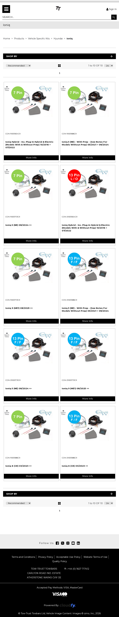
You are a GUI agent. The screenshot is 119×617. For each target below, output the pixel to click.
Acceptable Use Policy (68, 557)
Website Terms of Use (95, 557)
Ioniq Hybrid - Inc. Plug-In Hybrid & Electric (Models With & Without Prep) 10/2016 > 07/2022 (29, 145)
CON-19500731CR (12, 217)
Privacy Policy (45, 557)
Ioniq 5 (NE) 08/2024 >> (18, 225)
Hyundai (58, 38)
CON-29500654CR (69, 217)
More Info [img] (31, 157)
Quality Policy (59, 561)
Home (7, 38)
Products (19, 38)
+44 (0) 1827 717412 (76, 568)
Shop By (11, 56)
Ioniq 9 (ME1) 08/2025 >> (19, 308)
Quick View (6, 89)
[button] (114, 17)
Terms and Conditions (23, 557)
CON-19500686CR (69, 134)
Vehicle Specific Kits (39, 38)
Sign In (113, 9)
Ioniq (70, 38)
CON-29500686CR (69, 300)
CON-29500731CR (13, 380)
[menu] (6, 9)
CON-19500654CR (13, 134)
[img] (57, 543)
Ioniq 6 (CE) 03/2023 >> (18, 466)
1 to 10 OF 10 (95, 65)
